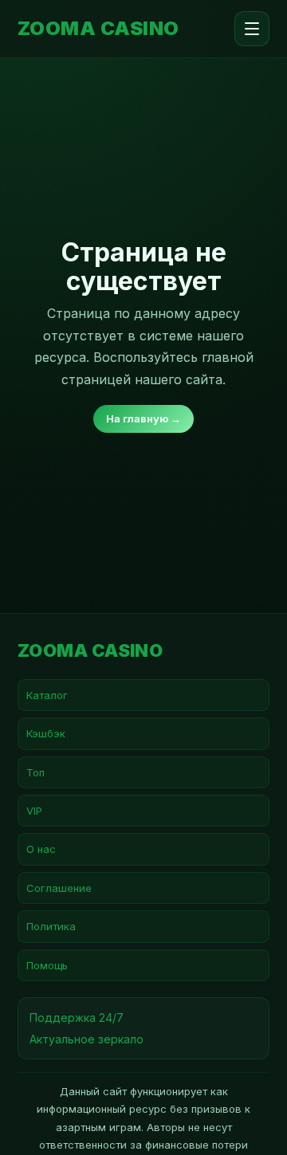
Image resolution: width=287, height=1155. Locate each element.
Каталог (47, 695)
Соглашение (59, 888)
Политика (51, 926)
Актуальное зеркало (86, 1039)
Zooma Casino (98, 28)
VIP (34, 810)
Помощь (47, 965)
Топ (35, 772)
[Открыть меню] (251, 28)
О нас (41, 849)
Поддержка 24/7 (76, 1017)
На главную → (143, 418)
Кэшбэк (45, 733)
